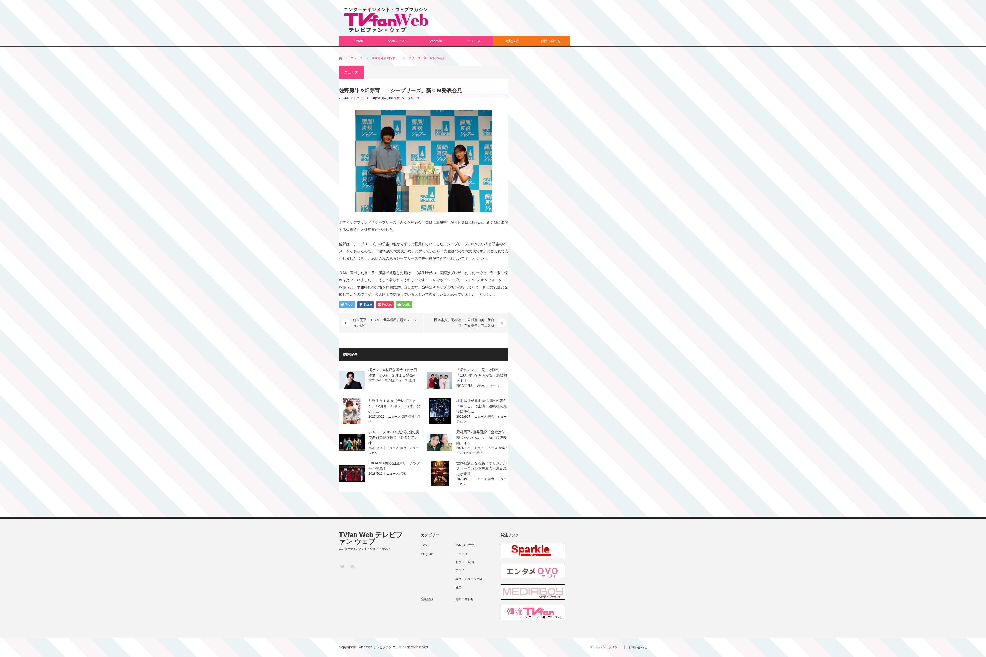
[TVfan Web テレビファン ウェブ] (386, 20)
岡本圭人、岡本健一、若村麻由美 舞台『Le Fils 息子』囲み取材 (464, 322)
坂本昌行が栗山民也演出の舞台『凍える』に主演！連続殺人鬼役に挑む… (481, 406)
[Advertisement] (553, 21)
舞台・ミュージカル (469, 579)
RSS (352, 566)
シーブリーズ (410, 98)
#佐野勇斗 (380, 98)
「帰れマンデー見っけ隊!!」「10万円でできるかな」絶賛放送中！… (481, 375)
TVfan (358, 41)
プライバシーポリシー (605, 647)
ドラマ (478, 448)
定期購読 (512, 41)
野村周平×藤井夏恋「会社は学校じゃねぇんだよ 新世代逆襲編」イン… (481, 437)
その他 (389, 380)
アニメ (459, 570)
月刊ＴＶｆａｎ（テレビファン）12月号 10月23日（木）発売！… (394, 406)
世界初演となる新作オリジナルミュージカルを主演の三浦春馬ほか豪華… (481, 468)
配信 (412, 380)
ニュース (473, 41)
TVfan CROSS (397, 41)
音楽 (403, 473)
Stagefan (435, 41)
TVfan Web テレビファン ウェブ (371, 538)
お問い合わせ (551, 41)
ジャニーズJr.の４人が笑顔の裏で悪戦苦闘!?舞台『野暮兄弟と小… (393, 437)
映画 (471, 562)
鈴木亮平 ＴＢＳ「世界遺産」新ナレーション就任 (384, 322)
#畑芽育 (394, 98)
